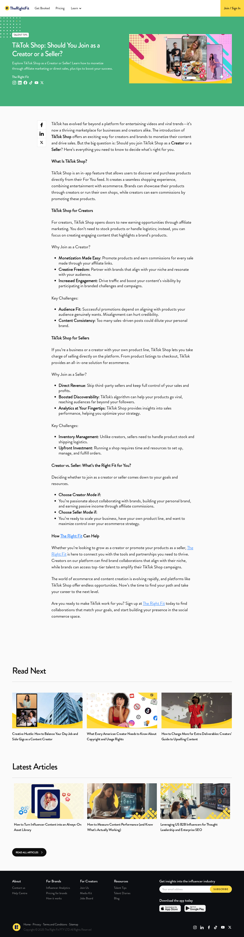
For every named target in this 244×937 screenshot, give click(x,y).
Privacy (37, 924)
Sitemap (73, 924)
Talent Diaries (122, 893)
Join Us (84, 888)
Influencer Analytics (58, 888)
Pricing (60, 8)
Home (27, 924)
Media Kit (86, 893)
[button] (76, 8)
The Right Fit (154, 603)
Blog (116, 898)
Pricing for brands (56, 893)
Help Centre (19, 893)
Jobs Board (86, 898)
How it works (54, 898)
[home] (17, 8)
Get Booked (42, 8)
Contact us (18, 888)
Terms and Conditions (55, 924)
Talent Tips (120, 888)
